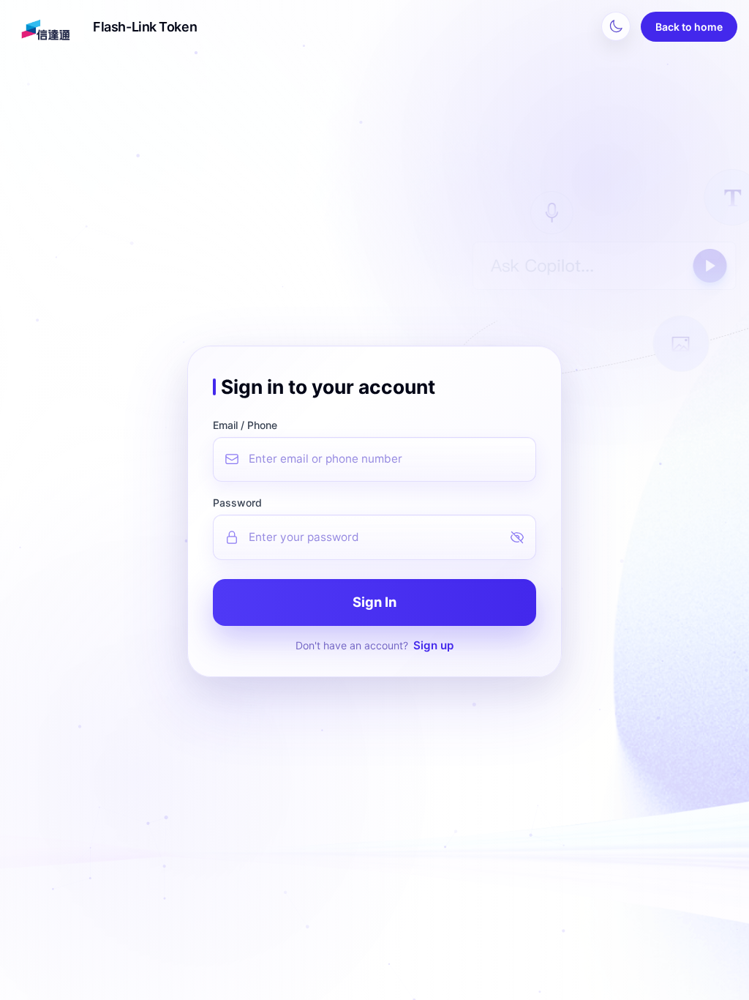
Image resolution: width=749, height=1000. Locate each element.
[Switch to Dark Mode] (616, 26)
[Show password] (523, 537)
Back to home (689, 26)
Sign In (374, 602)
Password (237, 502)
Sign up (433, 645)
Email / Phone (245, 425)
